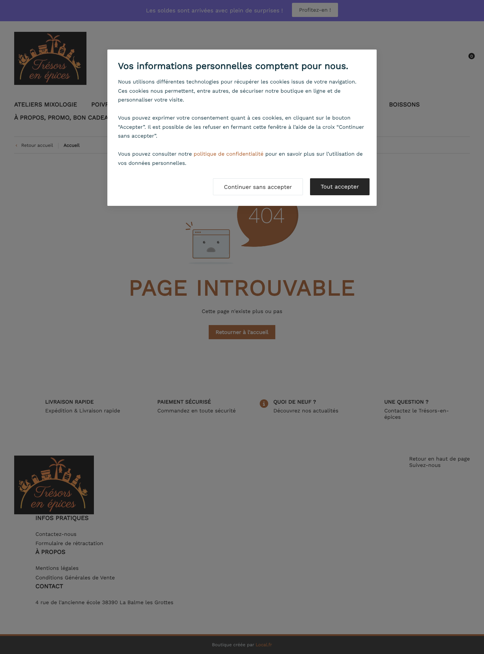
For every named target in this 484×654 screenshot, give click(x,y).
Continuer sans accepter (258, 187)
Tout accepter (340, 186)
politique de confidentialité (229, 154)
